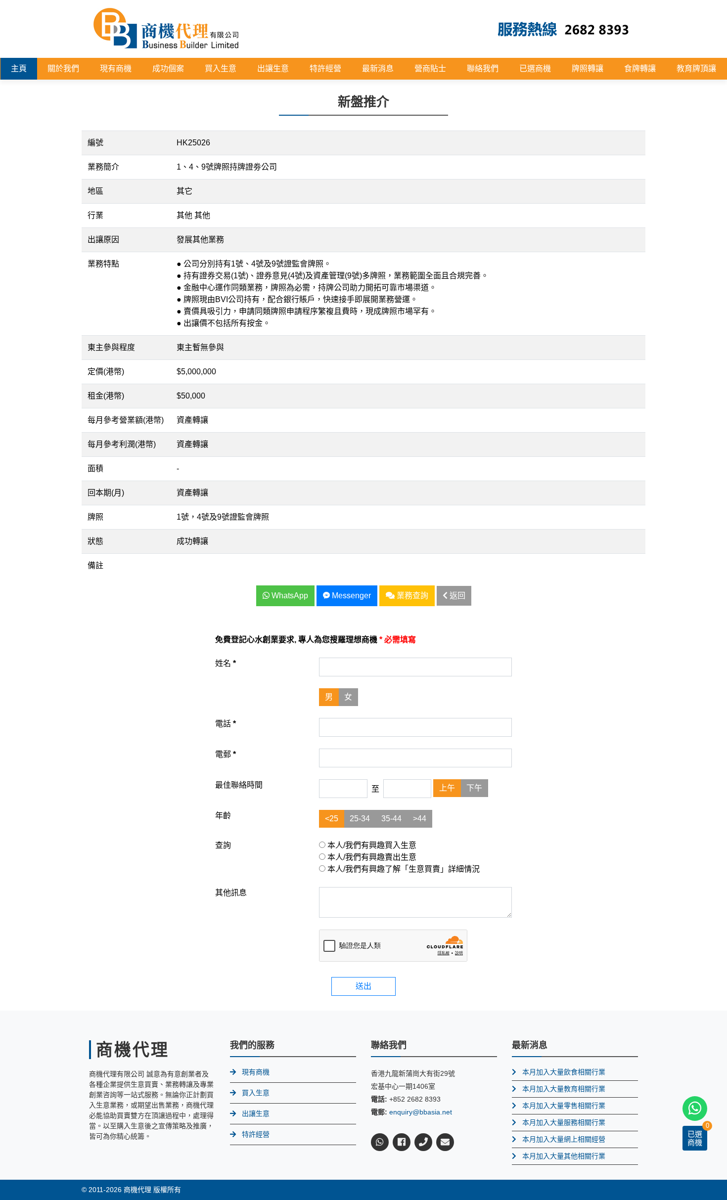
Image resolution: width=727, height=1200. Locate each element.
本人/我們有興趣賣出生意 (370, 857)
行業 (95, 215)
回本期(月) (106, 493)
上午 (447, 788)
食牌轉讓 (640, 68)
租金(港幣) (106, 396)
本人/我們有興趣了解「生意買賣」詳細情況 (402, 869)
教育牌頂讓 (696, 68)
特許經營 (325, 68)
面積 (95, 468)
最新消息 (378, 68)
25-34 (360, 818)
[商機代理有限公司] (166, 28)
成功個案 (168, 68)
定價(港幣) (106, 371)
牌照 (95, 517)
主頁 (19, 68)
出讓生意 (273, 68)
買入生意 (220, 68)
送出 (363, 986)
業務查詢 (411, 595)
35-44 (391, 818)
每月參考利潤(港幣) (122, 444)
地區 (95, 191)
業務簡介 (103, 167)
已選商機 (535, 68)
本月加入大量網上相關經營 (563, 1139)
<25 (331, 818)
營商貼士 (430, 68)
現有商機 (116, 68)
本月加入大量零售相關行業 (563, 1106)
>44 (419, 818)
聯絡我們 (483, 68)
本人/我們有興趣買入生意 (370, 845)
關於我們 (63, 68)
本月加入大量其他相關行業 (563, 1156)
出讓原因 (103, 239)
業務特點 (103, 264)
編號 (95, 142)
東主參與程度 (111, 347)
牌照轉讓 (587, 68)
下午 (474, 788)
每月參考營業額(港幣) (126, 420)
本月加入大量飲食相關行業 (563, 1072)
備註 (95, 565)
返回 (456, 595)
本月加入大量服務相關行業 (563, 1122)
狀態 (95, 541)
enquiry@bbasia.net (420, 1112)
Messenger (350, 595)
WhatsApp (289, 595)
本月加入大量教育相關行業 (563, 1089)
